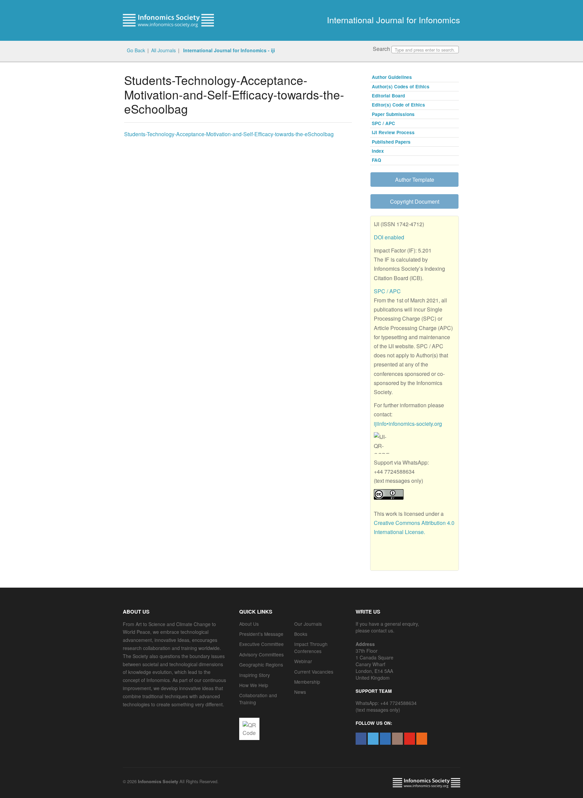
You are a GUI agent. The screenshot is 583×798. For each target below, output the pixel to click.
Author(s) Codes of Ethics (400, 86)
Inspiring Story (254, 675)
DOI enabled (389, 237)
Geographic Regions (261, 664)
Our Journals (308, 623)
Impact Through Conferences (311, 647)
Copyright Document (414, 201)
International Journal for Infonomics (393, 19)
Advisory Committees (261, 654)
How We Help (253, 685)
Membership (307, 681)
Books (300, 633)
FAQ (376, 160)
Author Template (414, 179)
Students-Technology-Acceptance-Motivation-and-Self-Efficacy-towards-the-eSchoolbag (229, 134)
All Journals (163, 50)
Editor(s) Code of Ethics (398, 104)
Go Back (136, 50)
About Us (249, 623)
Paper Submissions (393, 114)
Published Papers (391, 142)
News (300, 691)
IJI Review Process (393, 132)
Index (378, 151)
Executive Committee (261, 644)
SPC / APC (383, 123)
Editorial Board (388, 95)
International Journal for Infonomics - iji (228, 50)
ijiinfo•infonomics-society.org (408, 423)
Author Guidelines (392, 77)
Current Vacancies (313, 671)
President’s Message (261, 633)
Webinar (303, 661)
